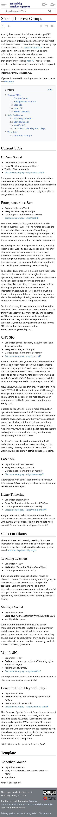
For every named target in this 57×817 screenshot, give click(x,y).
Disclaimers (45, 813)
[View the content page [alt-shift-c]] (2, 26)
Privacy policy (8, 813)
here (29, 60)
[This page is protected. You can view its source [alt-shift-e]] (41, 26)
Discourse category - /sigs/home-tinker (25, 509)
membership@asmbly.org (20, 550)
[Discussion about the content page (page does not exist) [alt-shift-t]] (9, 26)
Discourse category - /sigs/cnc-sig (22, 356)
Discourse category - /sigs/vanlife (22, 671)
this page (9, 81)
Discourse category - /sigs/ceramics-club (25, 706)
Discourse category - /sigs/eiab (20, 217)
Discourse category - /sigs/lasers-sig (23, 474)
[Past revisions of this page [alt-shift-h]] (46, 26)
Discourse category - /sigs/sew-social (24, 172)
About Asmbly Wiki (27, 813)
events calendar (32, 47)
